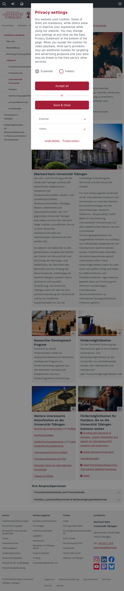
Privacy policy (71, 140)
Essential (47, 71)
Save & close (62, 105)
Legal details (52, 140)
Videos (69, 71)
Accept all (62, 86)
